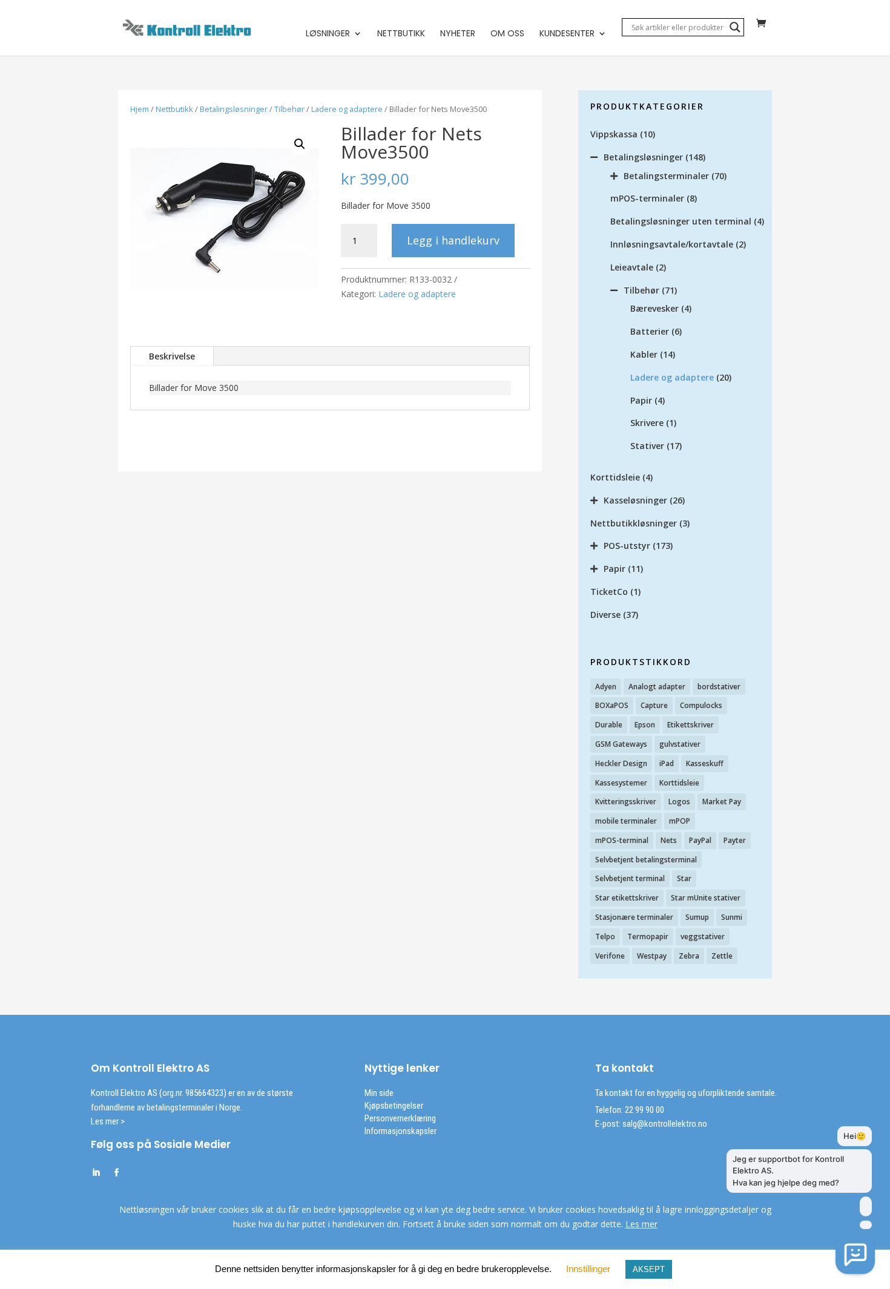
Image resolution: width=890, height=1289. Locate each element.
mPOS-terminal (621, 840)
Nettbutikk (401, 34)
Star (684, 878)
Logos (679, 801)
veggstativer (703, 936)
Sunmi (731, 917)
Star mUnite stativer (705, 898)
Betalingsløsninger (234, 108)
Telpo (605, 936)
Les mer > (108, 1121)
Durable (608, 725)
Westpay (652, 956)
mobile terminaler (626, 821)
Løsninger (328, 34)
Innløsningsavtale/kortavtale (671, 244)
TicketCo (609, 591)
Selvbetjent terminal (630, 878)
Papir (641, 400)
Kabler (644, 354)
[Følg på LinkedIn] (96, 1173)
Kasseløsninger (635, 500)
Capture (654, 705)
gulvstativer (679, 744)
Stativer (647, 445)
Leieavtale (631, 267)
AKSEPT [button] (649, 1269)
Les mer (641, 1224)
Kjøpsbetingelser (393, 1105)
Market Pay (721, 801)
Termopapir (647, 936)
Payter (735, 840)
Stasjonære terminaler (634, 917)
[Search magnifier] (735, 27)
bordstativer (718, 686)
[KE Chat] (855, 1254)
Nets (669, 840)
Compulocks (701, 705)
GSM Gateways (621, 744)
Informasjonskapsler (400, 1131)
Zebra (689, 956)
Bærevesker (654, 308)
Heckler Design (621, 763)
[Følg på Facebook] (116, 1173)
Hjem (139, 108)
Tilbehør (289, 108)
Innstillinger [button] (588, 1269)
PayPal (700, 840)
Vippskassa (614, 134)
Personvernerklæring (400, 1118)
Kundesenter (567, 34)
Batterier (649, 331)
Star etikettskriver (627, 898)
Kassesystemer (621, 783)
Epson (645, 725)
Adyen (605, 686)
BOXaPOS (611, 705)
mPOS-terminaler (647, 198)
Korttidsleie (615, 477)
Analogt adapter (656, 686)
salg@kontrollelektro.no (664, 1123)
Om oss (507, 34)
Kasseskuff (705, 763)
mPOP (679, 821)
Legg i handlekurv (453, 240)
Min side (379, 1092)
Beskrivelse (172, 356)
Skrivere (647, 422)
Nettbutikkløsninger (633, 523)
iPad (666, 763)
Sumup (697, 917)
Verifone (610, 956)
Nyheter (457, 34)
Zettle (722, 956)
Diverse (605, 614)
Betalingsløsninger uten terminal (680, 221)
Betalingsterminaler (666, 176)
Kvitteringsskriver (625, 801)
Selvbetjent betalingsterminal (646, 859)
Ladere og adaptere (347, 108)
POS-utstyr (627, 545)
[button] (300, 144)
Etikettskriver (690, 725)
